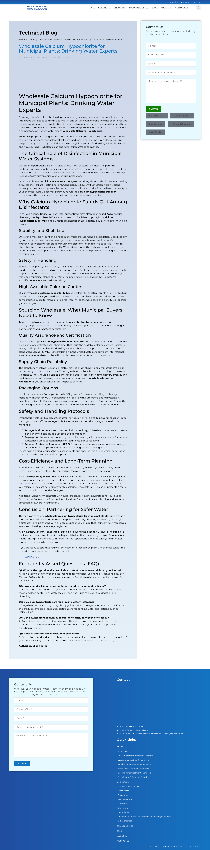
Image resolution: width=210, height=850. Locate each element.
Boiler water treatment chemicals (133, 768)
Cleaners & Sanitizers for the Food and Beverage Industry (144, 816)
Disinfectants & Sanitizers (130, 786)
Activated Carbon (126, 799)
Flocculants (123, 791)
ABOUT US (166, 7)
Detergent (123, 808)
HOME (91, 7)
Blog (154, 7)
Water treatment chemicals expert (37, 7)
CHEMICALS (120, 7)
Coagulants (123, 812)
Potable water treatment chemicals (134, 764)
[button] (198, 7)
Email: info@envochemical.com (185, 2)
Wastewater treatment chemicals (133, 760)
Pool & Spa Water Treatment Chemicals (136, 755)
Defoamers (123, 795)
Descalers (122, 803)
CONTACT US (181, 7)
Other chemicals (125, 821)
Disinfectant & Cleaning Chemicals (134, 777)
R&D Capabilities (138, 7)
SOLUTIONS (104, 7)
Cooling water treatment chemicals (134, 773)
